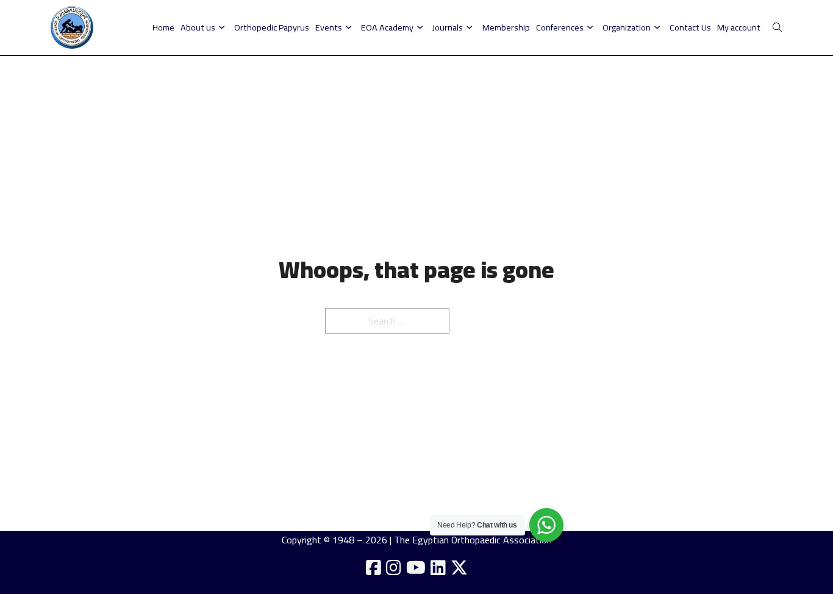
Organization (626, 27)
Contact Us (690, 27)
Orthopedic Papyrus (271, 27)
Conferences (560, 27)
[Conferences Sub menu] (590, 27)
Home (163, 27)
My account (738, 27)
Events (328, 27)
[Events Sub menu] (348, 27)
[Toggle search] (777, 27)
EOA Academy (387, 27)
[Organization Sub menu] (657, 27)
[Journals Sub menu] (469, 27)
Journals (447, 27)
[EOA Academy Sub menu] (419, 27)
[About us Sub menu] (221, 27)
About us (198, 27)
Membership (506, 27)
